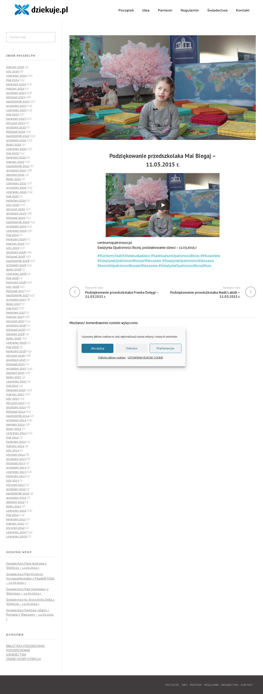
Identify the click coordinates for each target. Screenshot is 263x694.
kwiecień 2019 (16, 239)
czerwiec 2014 (16, 433)
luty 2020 (12, 205)
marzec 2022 (15, 161)
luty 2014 (12, 450)
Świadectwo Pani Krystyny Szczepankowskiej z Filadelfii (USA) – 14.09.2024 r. (30, 578)
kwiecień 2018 (16, 282)
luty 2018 (12, 286)
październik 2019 (17, 222)
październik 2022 (17, 136)
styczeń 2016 (15, 355)
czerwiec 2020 (16, 192)
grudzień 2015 (16, 360)
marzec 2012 (15, 523)
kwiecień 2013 (16, 476)
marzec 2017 (15, 316)
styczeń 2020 (15, 209)
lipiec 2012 (13, 506)
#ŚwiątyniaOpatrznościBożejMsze (184, 266)
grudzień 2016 (16, 325)
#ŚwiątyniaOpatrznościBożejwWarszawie (129, 261)
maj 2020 (12, 196)
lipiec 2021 (13, 179)
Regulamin (190, 10)
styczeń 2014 (15, 454)
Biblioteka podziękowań (25, 646)
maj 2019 (12, 235)
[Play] (163, 205)
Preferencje (165, 348)
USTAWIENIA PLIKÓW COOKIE (145, 357)
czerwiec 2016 (16, 342)
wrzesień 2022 (16, 140)
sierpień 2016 (15, 334)
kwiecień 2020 (16, 200)
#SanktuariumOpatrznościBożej (175, 256)
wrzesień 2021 (16, 170)
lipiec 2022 (13, 144)
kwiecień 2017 (15, 312)
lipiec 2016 (13, 338)
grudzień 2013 (16, 459)
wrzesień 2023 (16, 105)
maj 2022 (12, 153)
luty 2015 (12, 398)
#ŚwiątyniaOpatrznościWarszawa (188, 261)
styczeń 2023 (15, 123)
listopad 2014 (15, 411)
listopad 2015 (15, 364)
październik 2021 (17, 166)
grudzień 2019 (16, 213)
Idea (146, 10)
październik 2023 (17, 101)
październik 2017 (17, 295)
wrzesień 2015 (16, 368)
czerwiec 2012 (16, 510)
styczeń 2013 (15, 484)
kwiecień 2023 (16, 118)
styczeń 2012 (15, 528)
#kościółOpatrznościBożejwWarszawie (127, 266)
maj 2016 (12, 347)
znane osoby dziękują (23, 659)
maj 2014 (12, 437)
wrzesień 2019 (16, 226)
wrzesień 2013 (16, 467)
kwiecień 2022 (16, 157)
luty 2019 (12, 248)
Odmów (131, 348)
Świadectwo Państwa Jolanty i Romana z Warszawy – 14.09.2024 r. (30, 615)
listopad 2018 (15, 256)
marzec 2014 (15, 446)
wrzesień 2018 (16, 265)
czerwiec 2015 (16, 381)
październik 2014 (17, 416)
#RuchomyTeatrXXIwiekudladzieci (123, 256)
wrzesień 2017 (16, 299)
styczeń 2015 (15, 403)
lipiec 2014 (13, 428)
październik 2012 (17, 493)
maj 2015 (12, 385)
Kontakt (243, 10)
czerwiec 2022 (16, 149)
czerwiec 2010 (16, 532)
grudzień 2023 (16, 93)
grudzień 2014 (16, 407)
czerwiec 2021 (16, 183)
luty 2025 (12, 71)
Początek (126, 10)
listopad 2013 (15, 463)
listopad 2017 (15, 291)
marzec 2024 (15, 88)
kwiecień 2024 (16, 84)
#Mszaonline (210, 256)
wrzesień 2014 (16, 420)
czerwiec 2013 (16, 472)
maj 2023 (12, 114)
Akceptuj (97, 348)
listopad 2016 (15, 329)
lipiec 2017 (13, 304)
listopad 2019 (15, 217)
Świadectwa (217, 10)
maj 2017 (12, 308)
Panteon (165, 10)
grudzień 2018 (16, 252)
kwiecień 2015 (16, 390)
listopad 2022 (15, 131)
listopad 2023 (15, 97)
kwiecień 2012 (16, 519)
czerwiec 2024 (16, 75)
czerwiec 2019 (16, 230)
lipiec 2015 (13, 377)
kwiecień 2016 (16, 351)
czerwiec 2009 (16, 536)
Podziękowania (18, 650)
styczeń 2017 (15, 321)
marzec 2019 (15, 243)
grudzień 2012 (16, 489)
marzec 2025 (15, 67)
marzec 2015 (15, 394)
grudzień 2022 (16, 127)
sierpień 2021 (15, 174)
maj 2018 (12, 278)
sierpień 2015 (15, 372)
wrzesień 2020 (16, 187)
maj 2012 (12, 515)
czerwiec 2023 (16, 110)
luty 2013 (12, 480)
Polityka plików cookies (112, 357)
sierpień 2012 (15, 502)
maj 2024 (12, 80)
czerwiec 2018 (16, 273)
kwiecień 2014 (16, 441)
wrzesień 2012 (16, 497)
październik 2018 (17, 261)
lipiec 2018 (13, 269)
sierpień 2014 (15, 424)
